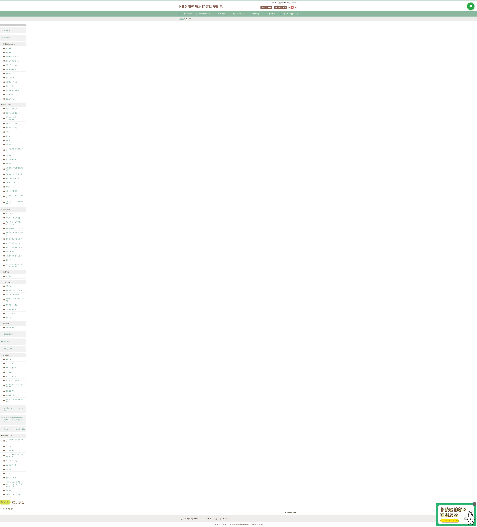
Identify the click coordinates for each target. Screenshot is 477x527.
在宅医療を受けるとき (13, 243)
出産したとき (10, 252)
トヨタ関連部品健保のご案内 (14, 441)
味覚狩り (9, 359)
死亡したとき (10, 260)
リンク (8, 473)
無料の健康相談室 (12, 191)
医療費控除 (9, 95)
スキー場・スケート (12, 380)
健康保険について (205, 14)
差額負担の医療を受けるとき (14, 234)
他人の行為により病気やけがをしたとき (14, 223)
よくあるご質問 (289, 14)
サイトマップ (10, 490)
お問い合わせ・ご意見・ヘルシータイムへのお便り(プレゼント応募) (15, 484)
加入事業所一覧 (11, 465)
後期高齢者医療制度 (12, 90)
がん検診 (9, 140)
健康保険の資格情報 (12, 61)
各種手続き (255, 14)
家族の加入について (12, 65)
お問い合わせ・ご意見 (288, 3)
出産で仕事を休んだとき (14, 256)
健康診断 (9, 276)
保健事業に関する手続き (14, 290)
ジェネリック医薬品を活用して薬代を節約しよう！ (14, 265)
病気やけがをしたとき (13, 218)
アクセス (273, 3)
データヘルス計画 (12, 123)
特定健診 (9, 164)
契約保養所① (10, 391)
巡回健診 (9, 145)
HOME (181, 19)
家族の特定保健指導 (12, 178)
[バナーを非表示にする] (474, 504)
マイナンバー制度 (12, 461)
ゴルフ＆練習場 (11, 309)
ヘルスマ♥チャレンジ (13, 183)
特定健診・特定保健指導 (14, 174)
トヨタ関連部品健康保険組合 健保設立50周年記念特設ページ (14, 420)
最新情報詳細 (8, 334)
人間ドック (9, 132)
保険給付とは (10, 73)
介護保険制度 (10, 99)
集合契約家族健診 (12, 159)
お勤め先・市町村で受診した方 (14, 169)
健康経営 (9, 469)
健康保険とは (10, 52)
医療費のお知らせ (12, 82)
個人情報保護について (13, 450)
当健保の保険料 (11, 69)
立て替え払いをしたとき (14, 239)
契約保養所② (10, 395)
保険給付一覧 (10, 78)
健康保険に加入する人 (13, 57)
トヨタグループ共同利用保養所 (14, 400)
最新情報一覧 (10, 327)
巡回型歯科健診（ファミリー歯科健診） (14, 118)
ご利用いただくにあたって (14, 495)
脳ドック (9, 136)
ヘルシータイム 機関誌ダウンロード (14, 203)
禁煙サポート (10, 187)
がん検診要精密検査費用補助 (14, 150)
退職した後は (10, 86)
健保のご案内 (187, 14)
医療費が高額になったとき (14, 228)
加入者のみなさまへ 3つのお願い (14, 409)
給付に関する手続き (12, 294)
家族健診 (9, 155)
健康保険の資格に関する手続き (14, 300)
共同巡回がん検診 (12, 128)
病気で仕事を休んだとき (14, 247)
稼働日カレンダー (12, 478)
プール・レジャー (12, 376)
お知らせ (7, 341)
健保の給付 (221, 14)
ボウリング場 (10, 313)
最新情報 (7, 30)
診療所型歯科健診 (12, 113)
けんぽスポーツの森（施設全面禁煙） (14, 386)
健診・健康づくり (238, 14)
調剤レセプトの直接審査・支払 (14, 429)
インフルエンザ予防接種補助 (14, 196)
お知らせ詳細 (8, 349)
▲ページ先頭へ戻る (291, 512)
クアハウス (9, 363)
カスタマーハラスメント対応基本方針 (14, 456)
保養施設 (272, 14)
